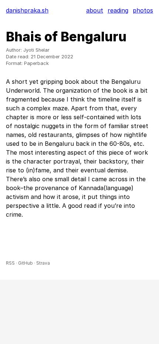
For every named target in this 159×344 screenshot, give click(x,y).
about (94, 10)
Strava (43, 263)
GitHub (25, 263)
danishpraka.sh (27, 10)
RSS (10, 263)
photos (143, 10)
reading (118, 10)
